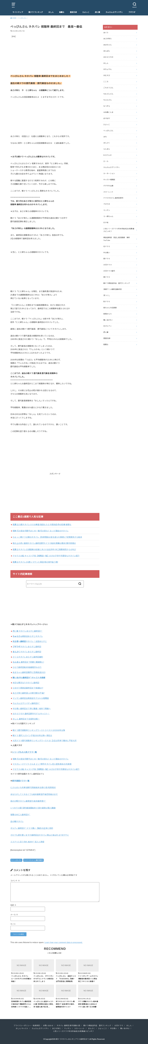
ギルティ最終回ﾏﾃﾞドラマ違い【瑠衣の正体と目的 (31, 828)
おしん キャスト (22, 1028)
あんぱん (106, 51)
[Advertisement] (54, 58)
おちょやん (107, 69)
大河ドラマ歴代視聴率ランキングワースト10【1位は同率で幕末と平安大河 (44, 741)
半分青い (106, 253)
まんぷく (106, 143)
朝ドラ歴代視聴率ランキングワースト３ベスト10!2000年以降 (39, 730)
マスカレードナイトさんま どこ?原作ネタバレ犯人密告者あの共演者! (42, 764)
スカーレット (108, 192)
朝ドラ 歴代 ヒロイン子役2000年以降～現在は (32, 735)
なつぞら (106, 106)
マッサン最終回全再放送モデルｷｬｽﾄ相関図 (31, 698)
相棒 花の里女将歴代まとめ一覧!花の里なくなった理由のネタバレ (41, 531)
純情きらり (107, 314)
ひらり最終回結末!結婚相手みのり (27, 667)
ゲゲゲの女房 (108, 186)
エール (105, 161)
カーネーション (109, 173)
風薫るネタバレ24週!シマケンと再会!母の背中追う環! (35, 562)
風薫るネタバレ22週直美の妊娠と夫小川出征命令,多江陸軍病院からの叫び (44, 549)
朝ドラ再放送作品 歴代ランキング (116, 283)
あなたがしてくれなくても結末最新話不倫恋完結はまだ (34, 794)
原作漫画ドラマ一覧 (20, 781)
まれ (105, 137)
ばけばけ (106, 118)
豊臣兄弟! (107, 338)
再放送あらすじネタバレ (28, 636)
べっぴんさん (17, 860)
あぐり (105, 33)
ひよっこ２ (102, 1028)
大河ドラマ (107, 265)
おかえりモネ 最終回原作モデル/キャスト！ (31, 714)
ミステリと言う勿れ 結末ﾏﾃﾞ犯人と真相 (27, 842)
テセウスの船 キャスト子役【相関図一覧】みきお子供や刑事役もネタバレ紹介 (46, 556)
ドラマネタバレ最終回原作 (34, 860)
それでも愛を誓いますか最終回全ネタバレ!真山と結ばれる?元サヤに (39, 835)
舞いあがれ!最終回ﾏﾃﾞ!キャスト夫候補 (29, 678)
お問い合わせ (48, 1025)
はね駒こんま (108, 112)
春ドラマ (106, 277)
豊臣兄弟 (73, 12)
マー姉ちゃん (108, 216)
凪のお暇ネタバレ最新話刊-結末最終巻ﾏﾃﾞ (28, 801)
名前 (13, 905)
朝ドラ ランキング (36, 12)
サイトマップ (18, 12)
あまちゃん (107, 45)
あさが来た (107, 39)
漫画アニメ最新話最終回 (112, 289)
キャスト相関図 (109, 180)
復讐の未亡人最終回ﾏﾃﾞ (20, 815)
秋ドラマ (106, 301)
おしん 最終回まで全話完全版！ (26, 719)
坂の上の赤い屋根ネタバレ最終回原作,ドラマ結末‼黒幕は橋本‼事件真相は (44, 543)
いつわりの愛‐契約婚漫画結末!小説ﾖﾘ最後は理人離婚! (33, 808)
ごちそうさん (108, 88)
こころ (105, 81)
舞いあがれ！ (108, 320)
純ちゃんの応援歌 (110, 308)
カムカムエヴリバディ (114, 12)
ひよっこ (85, 12)
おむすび (106, 75)
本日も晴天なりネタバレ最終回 (26, 683)
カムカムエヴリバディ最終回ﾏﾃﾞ (26, 703)
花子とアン (107, 326)
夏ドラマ (106, 259)
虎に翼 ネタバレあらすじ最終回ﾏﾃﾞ (28, 631)
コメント (15, 881)
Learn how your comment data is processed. (64, 942)
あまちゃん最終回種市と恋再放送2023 (29, 672)
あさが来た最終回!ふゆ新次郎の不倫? (29, 693)
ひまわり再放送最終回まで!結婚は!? (28, 688)
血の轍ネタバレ (17, 821)
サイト (13, 924)
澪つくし (106, 295)
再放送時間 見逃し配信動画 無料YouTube (116, 239)
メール (14, 915)
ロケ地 (105, 222)
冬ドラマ (106, 246)
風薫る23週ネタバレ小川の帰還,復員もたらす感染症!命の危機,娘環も (42, 525)
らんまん (106, 149)
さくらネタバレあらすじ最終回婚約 (28, 657)
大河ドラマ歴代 (109, 271)
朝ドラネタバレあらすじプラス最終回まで (72, 1039)
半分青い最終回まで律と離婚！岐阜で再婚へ (32, 709)
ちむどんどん (108, 94)
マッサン (106, 210)
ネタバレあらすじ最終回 (27, 647)
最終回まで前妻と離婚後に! (28, 662)
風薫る (61, 12)
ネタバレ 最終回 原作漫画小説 (68, 1025)
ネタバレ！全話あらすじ (30, 641)
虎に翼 (97, 12)
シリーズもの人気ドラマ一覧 (24, 752)
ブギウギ (131, 12)
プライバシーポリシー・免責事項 (27, 1025)
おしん (51, 12)
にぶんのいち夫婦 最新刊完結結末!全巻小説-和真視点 (33, 787)
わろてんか (107, 155)
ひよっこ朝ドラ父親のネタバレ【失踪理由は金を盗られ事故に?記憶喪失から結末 (47, 537)
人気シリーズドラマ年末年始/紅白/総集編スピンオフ (118, 230)
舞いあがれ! (124, 1028)
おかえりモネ (108, 57)
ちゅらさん (107, 100)
